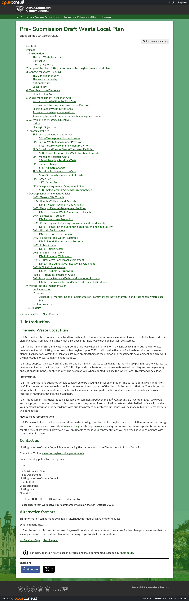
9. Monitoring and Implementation (46, 285)
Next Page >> (50, 314)
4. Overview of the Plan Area (43, 90)
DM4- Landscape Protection (49, 215)
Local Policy (40, 86)
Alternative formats (44, 64)
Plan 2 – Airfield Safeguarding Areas (54, 274)
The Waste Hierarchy (45, 79)
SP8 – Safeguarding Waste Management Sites (65, 189)
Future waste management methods (54, 112)
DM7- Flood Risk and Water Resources (55, 237)
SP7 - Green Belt (48, 182)
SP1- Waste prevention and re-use (53, 134)
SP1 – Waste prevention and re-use (59, 138)
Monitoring (39, 293)
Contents (32, 46)
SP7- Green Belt (42, 178)
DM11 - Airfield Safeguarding (56, 270)
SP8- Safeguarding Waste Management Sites (58, 186)
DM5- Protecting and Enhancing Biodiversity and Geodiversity (69, 223)
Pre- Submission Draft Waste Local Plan (80, 17)
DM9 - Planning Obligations (55, 256)
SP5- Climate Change (45, 164)
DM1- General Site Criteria (48, 197)
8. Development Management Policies (48, 193)
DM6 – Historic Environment (56, 234)
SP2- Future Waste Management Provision (57, 141)
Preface (30, 49)
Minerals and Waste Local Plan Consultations (42, 17)
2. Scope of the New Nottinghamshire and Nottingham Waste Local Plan (68, 68)
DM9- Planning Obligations (48, 252)
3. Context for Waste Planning (43, 71)
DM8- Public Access (44, 245)
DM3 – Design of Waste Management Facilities (66, 212)
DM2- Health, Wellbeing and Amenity (54, 200)
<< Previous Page (30, 314)
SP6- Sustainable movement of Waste (54, 171)
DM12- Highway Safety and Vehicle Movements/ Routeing (66, 278)
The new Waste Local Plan (48, 57)
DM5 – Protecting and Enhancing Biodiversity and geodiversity (76, 226)
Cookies (182, 598)
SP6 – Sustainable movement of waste (61, 175)
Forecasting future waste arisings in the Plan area (61, 105)
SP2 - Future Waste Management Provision (64, 145)
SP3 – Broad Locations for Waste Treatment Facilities (70, 153)
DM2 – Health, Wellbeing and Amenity (61, 204)
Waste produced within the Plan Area (54, 101)
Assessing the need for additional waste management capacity (69, 116)
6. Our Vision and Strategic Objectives (48, 119)
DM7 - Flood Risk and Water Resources (62, 241)
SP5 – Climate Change (52, 167)
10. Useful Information (39, 304)
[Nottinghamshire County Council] (37, 9)
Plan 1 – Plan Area (43, 94)
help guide (127, 552)
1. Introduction (35, 53)
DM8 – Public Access (51, 248)
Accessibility (160, 598)
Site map (147, 598)
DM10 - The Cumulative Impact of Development (67, 263)
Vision (36, 123)
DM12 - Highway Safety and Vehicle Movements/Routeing (73, 281)
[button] (155, 41)
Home (18, 17)
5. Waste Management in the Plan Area (49, 97)
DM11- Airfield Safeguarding (49, 267)
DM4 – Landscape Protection (56, 219)
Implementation (42, 289)
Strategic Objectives (44, 127)
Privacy (172, 598)
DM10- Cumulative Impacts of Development (58, 259)
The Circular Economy (46, 75)
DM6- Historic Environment (49, 230)
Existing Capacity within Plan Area (53, 108)
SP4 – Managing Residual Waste (57, 160)
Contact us (39, 60)
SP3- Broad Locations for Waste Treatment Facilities (63, 149)
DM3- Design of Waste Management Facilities (59, 208)
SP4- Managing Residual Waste (51, 156)
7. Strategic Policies (37, 130)
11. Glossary (33, 307)
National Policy (42, 82)
